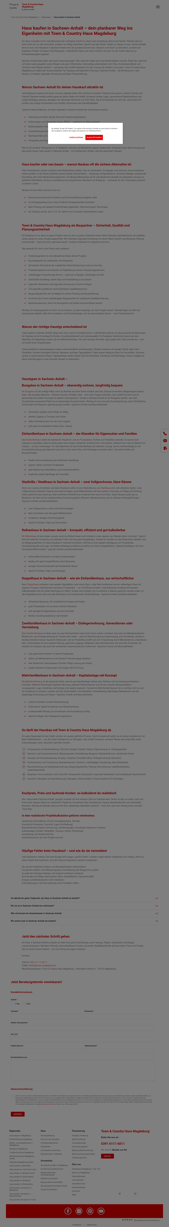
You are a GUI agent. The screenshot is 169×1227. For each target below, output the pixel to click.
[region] (85, 133)
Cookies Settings (76, 137)
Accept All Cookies (94, 137)
